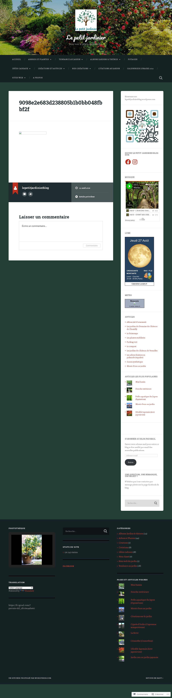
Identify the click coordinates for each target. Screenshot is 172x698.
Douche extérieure (143, 388)
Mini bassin (140, 381)
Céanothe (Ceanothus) (142, 640)
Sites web (17, 77)
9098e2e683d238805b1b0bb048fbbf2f (60, 106)
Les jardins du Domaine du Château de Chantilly (142, 327)
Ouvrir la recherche (160, 77)
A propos (38, 77)
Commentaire (92, 245)
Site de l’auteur (30, 194)
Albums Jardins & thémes (104, 59)
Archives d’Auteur (24, 194)
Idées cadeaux (20, 68)
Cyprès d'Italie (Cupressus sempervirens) (143, 626)
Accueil (16, 59)
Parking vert (132, 342)
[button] (25, 557)
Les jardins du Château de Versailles (142, 350)
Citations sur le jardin (141, 616)
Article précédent (87, 196)
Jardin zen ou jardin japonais (144, 657)
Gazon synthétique (135, 361)
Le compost (131, 346)
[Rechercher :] (142, 503)
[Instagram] (135, 162)
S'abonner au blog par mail (140, 439)
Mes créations (80, 68)
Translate (29, 590)
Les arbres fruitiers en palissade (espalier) (136, 356)
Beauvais (134, 301)
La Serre (135, 632)
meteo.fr (137, 306)
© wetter (131, 306)
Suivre (130, 462)
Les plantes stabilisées (136, 337)
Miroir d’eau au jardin (136, 366)
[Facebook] (128, 162)
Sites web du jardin (128, 561)
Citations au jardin (109, 68)
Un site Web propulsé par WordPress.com (30, 678)
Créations (123, 547)
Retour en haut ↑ (154, 678)
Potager (132, 59)
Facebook (68, 566)
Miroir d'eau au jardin (145, 404)
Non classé (124, 556)
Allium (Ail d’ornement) (136, 322)
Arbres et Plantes (38, 59)
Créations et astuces (50, 68)
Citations (123, 542)
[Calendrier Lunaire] (139, 284)
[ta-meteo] (135, 303)
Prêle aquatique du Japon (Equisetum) (146, 398)
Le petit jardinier (86, 37)
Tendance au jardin (69, 59)
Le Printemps (132, 333)
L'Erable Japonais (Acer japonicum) (145, 413)
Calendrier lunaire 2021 (140, 68)
